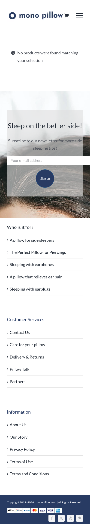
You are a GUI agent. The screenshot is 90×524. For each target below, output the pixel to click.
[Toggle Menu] (79, 15)
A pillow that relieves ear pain (36, 276)
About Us (18, 424)
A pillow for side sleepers (32, 240)
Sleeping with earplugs (30, 288)
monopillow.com (46, 502)
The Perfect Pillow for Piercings (38, 252)
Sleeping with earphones (32, 264)
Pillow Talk (19, 369)
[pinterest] (79, 518)
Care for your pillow (27, 344)
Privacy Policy (22, 449)
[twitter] (61, 518)
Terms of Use (21, 461)
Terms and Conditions (29, 473)
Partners (17, 381)
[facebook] (51, 518)
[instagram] (70, 518)
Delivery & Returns (27, 356)
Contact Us (20, 332)
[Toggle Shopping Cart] (66, 15)
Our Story (18, 437)
